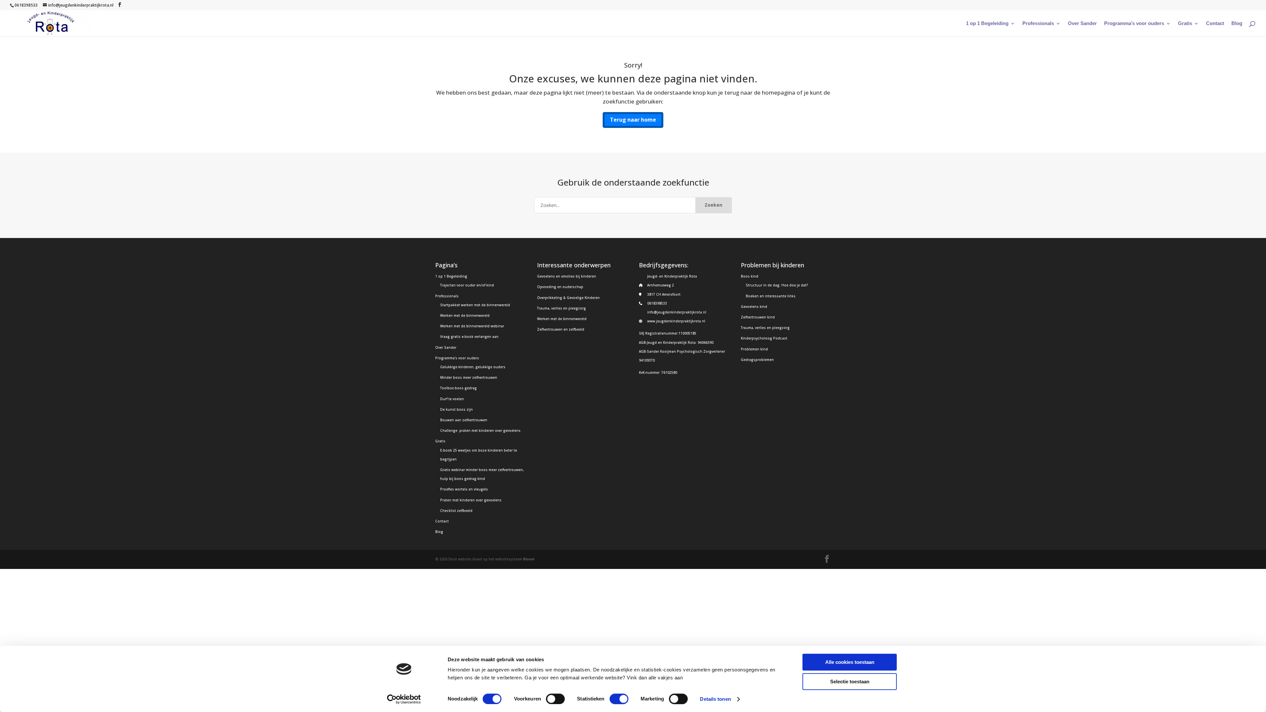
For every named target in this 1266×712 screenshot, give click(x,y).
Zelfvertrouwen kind (758, 317)
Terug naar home (633, 119)
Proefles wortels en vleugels (464, 489)
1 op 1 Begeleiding (987, 23)
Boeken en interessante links (771, 296)
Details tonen (715, 699)
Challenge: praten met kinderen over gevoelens (480, 430)
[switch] (555, 699)
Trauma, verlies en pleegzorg (561, 308)
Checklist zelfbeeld (456, 510)
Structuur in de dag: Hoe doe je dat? (777, 285)
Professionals (1038, 23)
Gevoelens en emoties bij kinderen (566, 276)
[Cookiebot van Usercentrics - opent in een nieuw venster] (404, 699)
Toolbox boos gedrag (458, 388)
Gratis (1185, 23)
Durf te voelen (452, 399)
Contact (1215, 23)
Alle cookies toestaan (849, 662)
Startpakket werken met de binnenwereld (475, 305)
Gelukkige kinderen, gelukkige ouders (472, 367)
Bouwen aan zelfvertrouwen (463, 420)
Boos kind (749, 276)
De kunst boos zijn (456, 409)
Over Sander (1082, 23)
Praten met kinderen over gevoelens (470, 500)
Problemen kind (754, 349)
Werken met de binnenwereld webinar (472, 326)
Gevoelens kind (754, 306)
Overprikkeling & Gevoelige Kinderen (568, 297)
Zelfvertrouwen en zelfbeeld (560, 329)
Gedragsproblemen (757, 359)
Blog (1236, 23)
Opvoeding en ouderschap (560, 286)
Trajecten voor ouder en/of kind (467, 285)
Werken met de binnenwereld (465, 315)
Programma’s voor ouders (1134, 23)
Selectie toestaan (849, 681)
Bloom (528, 559)
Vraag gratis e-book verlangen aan (469, 336)
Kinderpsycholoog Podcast (764, 338)
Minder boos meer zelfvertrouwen (468, 377)
